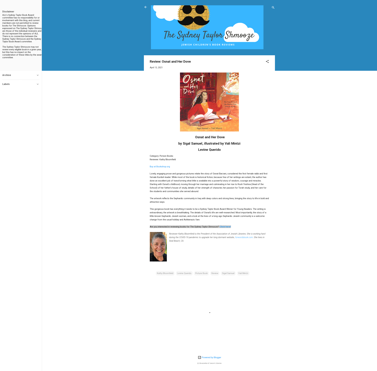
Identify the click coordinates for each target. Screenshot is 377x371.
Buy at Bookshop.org (160, 166)
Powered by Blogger (211, 357)
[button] (267, 62)
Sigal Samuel (228, 273)
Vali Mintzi (243, 273)
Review (214, 273)
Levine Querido (184, 273)
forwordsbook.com (244, 237)
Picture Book (201, 273)
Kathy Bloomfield (165, 273)
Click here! (225, 226)
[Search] (273, 8)
